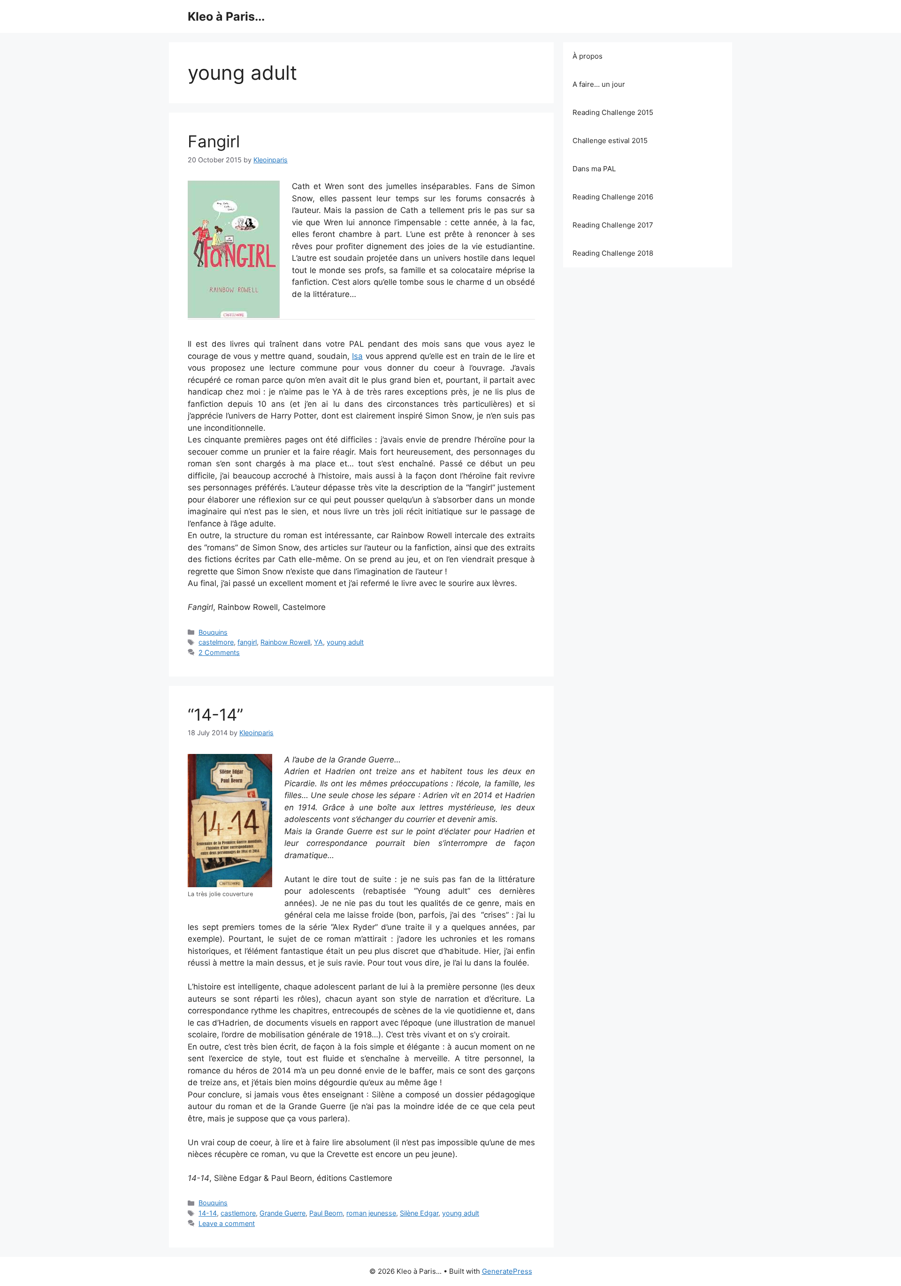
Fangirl (214, 141)
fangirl (247, 642)
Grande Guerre (282, 1213)
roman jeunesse (371, 1213)
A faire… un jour (599, 84)
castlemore (238, 1213)
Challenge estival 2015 (610, 140)
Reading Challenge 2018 (613, 253)
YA (318, 642)
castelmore (216, 642)
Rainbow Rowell (285, 642)
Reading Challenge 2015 (613, 112)
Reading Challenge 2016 (613, 196)
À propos (588, 56)
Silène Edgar (419, 1213)
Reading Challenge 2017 (613, 225)
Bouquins (213, 632)
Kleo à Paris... (226, 16)
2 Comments (219, 652)
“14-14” (215, 714)
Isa (357, 356)
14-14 (208, 1213)
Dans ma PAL (594, 168)
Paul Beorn (326, 1213)
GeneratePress (507, 1271)
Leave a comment (227, 1223)
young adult (345, 642)
